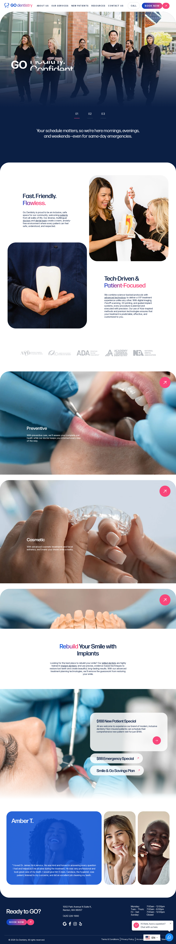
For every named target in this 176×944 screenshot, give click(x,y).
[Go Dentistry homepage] (18, 7)
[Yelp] (80, 924)
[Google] (65, 924)
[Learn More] (157, 740)
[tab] (77, 114)
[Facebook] (70, 924)
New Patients (80, 6)
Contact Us (115, 6)
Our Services (59, 6)
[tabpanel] (88, 138)
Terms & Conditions (110, 939)
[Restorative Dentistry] (165, 599)
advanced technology (115, 297)
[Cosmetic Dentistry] (165, 491)
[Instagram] (75, 924)
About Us (43, 6)
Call (134, 6)
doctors (27, 220)
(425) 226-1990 (71, 916)
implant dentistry (69, 665)
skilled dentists (109, 662)
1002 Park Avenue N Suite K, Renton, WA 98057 (77, 908)
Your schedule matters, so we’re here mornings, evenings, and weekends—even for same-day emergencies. (88, 133)
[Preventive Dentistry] (165, 382)
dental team (41, 220)
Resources (98, 6)
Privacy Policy (127, 939)
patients (64, 215)
